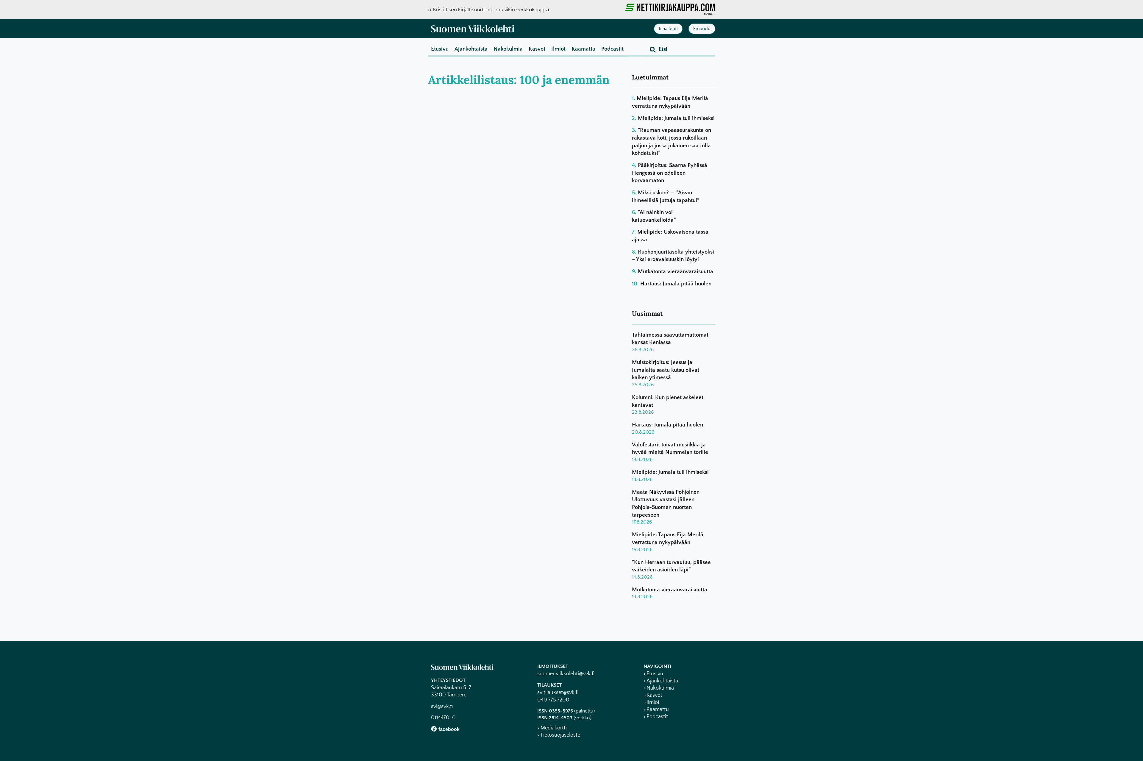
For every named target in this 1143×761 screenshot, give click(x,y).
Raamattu (583, 49)
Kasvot (537, 49)
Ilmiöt (558, 49)
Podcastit (612, 49)
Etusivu (440, 49)
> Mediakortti (552, 728)
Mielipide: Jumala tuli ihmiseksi (676, 118)
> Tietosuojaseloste (558, 735)
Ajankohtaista (471, 49)
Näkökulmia (508, 49)
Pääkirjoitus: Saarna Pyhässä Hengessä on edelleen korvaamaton (669, 173)
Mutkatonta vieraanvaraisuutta (675, 271)
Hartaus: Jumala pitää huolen (675, 284)
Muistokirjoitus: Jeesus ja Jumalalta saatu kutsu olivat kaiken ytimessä (665, 370)
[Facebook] (434, 729)
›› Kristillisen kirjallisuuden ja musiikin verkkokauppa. (489, 9)
